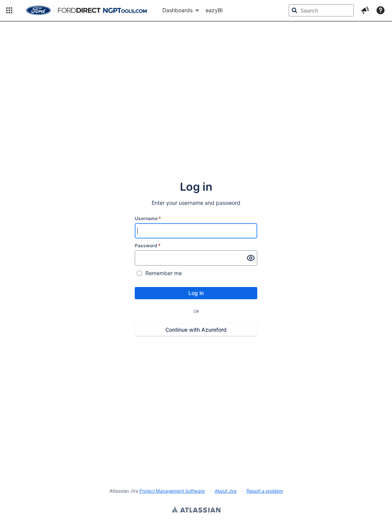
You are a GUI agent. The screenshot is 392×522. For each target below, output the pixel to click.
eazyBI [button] (214, 10)
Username (148, 218)
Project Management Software (172, 491)
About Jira (226, 491)
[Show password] (251, 258)
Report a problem (265, 491)
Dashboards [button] (177, 10)
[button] (9, 10)
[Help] (380, 10)
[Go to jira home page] (86, 10)
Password (148, 245)
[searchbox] (321, 10)
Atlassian (196, 510)
